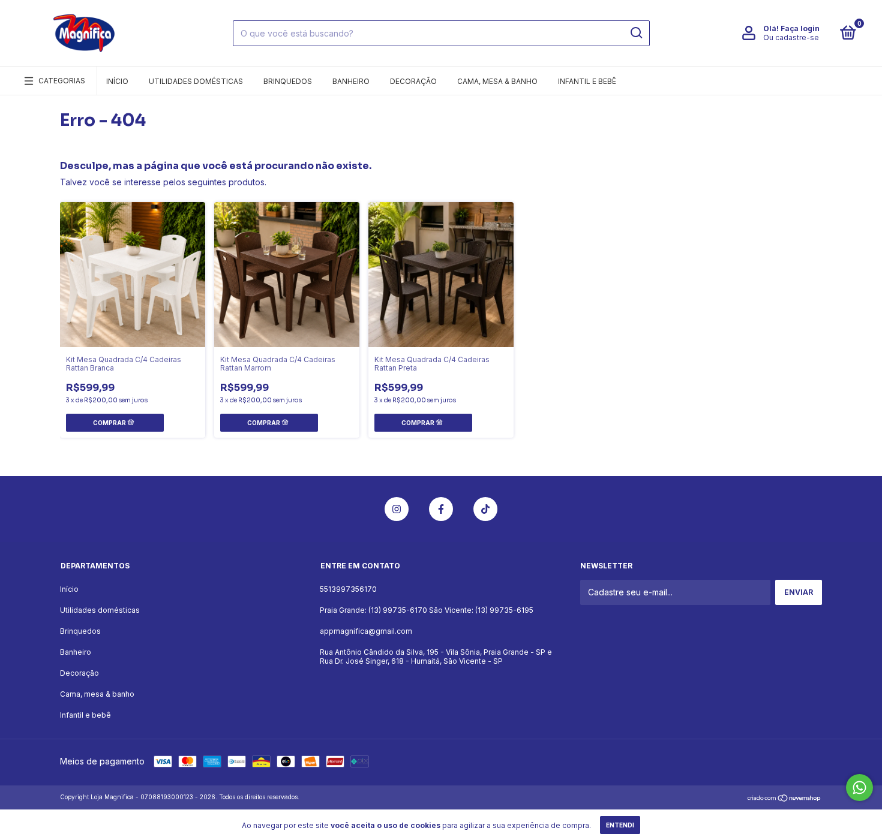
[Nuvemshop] (784, 798)
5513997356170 (348, 589)
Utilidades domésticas (196, 81)
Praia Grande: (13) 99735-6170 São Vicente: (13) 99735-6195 (426, 610)
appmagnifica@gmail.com (366, 631)
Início (117, 81)
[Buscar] (636, 33)
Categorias (61, 80)
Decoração (413, 81)
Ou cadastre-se (791, 37)
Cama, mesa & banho (497, 81)
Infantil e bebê (587, 81)
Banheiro (351, 81)
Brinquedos (287, 81)
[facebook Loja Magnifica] (441, 509)
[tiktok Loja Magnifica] (485, 509)
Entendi (620, 825)
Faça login (800, 28)
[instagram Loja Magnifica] (397, 509)
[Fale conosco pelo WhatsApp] (859, 787)
